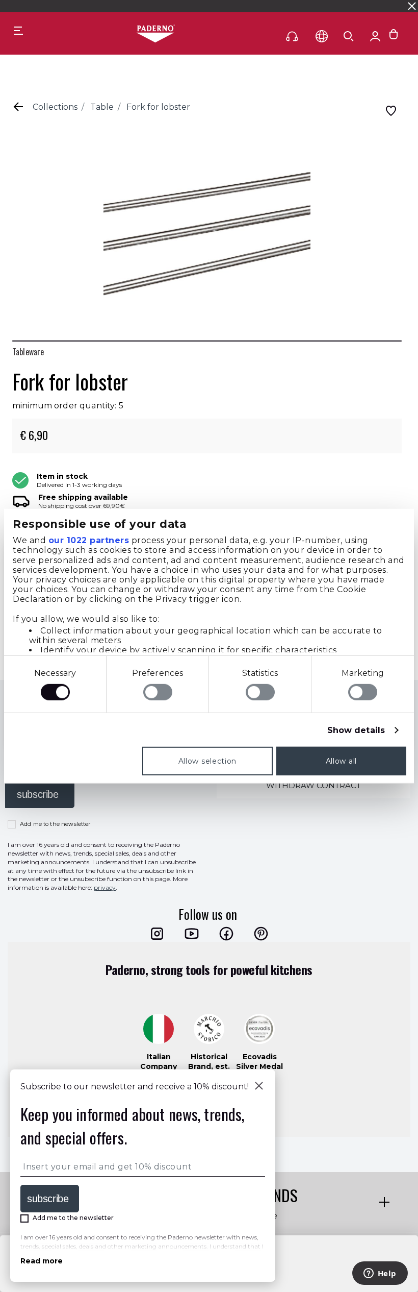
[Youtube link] (192, 933)
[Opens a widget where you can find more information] (380, 1274)
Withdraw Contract (313, 785)
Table (102, 107)
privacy (105, 887)
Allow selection (207, 761)
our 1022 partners (88, 540)
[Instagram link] (157, 933)
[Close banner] (412, 6)
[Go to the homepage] (155, 34)
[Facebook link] (226, 933)
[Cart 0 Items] (393, 36)
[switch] (157, 692)
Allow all (341, 761)
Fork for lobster (158, 107)
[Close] (259, 1087)
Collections (55, 107)
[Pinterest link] (261, 933)
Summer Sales (291, 6)
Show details (356, 730)
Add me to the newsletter (55, 823)
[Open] (349, 36)
